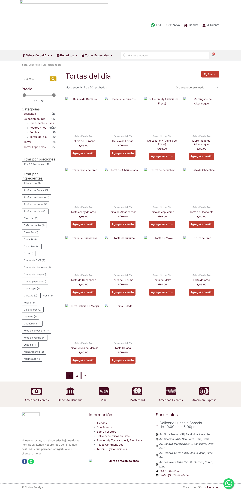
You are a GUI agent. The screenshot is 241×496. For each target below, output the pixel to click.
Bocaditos (66, 55)
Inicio (24, 64)
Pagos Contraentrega (110, 444)
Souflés (34, 132)
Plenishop (213, 487)
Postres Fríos (37, 127)
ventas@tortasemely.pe (174, 475)
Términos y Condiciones (112, 449)
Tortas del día (38, 136)
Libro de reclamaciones (124, 461)
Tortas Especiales (96, 55)
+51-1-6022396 (169, 471)
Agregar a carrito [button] (83, 153)
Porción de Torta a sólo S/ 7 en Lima (119, 440)
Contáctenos (105, 427)
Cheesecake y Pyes (41, 123)
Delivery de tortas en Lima (113, 436)
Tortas (27, 142)
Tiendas (102, 423)
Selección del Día (37, 55)
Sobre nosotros (106, 431)
